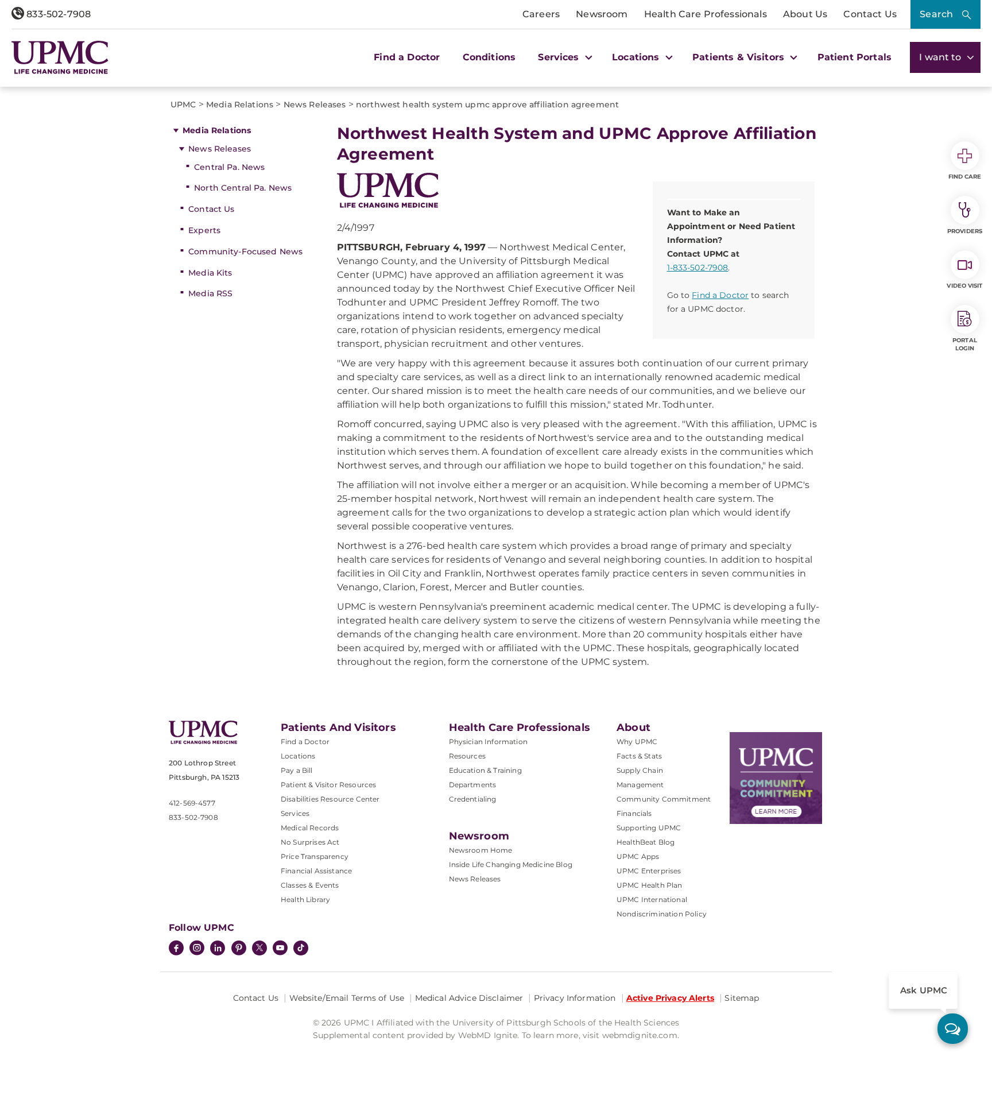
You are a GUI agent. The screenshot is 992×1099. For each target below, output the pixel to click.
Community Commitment (664, 799)
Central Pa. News (229, 167)
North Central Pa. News (243, 188)
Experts (204, 230)
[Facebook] (176, 949)
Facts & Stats (639, 756)
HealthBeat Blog (646, 842)
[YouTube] (280, 949)
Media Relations (217, 130)
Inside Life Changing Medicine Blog (510, 864)
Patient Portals (854, 57)
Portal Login (964, 344)
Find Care (965, 176)
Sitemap (741, 998)
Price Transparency (314, 856)
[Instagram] (196, 949)
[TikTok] (300, 948)
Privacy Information (575, 998)
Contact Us (870, 14)
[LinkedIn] (217, 949)
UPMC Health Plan (650, 885)
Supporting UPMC (649, 827)
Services (295, 813)
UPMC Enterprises (649, 870)
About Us (805, 14)
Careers (541, 14)
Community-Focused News (245, 251)
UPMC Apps (638, 856)
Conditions (489, 57)
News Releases (219, 149)
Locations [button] (637, 57)
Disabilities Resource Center (330, 799)
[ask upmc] (952, 1028)
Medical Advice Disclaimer (469, 998)
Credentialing (473, 799)
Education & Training (485, 770)
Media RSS (210, 293)
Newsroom (601, 14)
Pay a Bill (297, 770)
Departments (473, 784)
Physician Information (488, 741)
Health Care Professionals (705, 14)
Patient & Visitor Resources (328, 784)
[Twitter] (259, 948)
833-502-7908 (57, 14)
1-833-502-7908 (697, 267)
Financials (634, 813)
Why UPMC (637, 741)
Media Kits (210, 273)
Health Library (305, 899)
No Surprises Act (310, 842)
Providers (964, 231)
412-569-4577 (192, 803)
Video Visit (964, 285)
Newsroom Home (481, 850)
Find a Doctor (407, 57)
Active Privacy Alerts (670, 998)
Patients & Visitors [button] (739, 57)
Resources (467, 756)
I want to (941, 57)
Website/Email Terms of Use (347, 998)
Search (936, 14)
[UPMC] (59, 57)
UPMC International (652, 899)
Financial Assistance (316, 870)
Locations (298, 756)
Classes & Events (310, 885)
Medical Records (310, 827)
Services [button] (560, 57)
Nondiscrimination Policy (662, 914)
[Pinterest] (238, 949)
